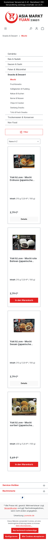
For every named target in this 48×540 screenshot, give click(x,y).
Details (24, 219)
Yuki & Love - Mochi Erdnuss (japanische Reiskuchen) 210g (21, 179)
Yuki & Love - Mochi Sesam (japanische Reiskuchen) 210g (21, 343)
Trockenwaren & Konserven (21, 117)
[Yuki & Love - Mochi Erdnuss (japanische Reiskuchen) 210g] (24, 161)
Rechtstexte (9, 491)
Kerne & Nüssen (17, 98)
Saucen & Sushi (15, 64)
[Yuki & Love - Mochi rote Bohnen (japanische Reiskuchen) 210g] (24, 242)
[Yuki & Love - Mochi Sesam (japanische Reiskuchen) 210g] (24, 325)
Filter (25, 132)
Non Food (12, 122)
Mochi (13, 79)
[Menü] (5, 28)
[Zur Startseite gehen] (24, 17)
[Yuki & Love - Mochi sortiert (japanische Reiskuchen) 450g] (24, 406)
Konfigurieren (11, 536)
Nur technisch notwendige (25, 530)
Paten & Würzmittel (17, 69)
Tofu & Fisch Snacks (18, 112)
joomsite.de (29, 515)
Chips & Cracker (17, 103)
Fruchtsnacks (16, 84)
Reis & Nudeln (14, 59)
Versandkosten (10, 508)
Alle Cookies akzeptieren (33, 536)
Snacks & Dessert (17, 74)
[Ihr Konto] (37, 28)
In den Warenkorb (24, 300)
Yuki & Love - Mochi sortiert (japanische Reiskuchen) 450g (21, 424)
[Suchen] (31, 28)
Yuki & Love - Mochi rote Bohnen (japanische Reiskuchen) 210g (23, 260)
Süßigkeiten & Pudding (20, 89)
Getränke (12, 54)
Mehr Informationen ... (24, 526)
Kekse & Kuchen (17, 93)
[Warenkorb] (42, 28)
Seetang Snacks (17, 108)
